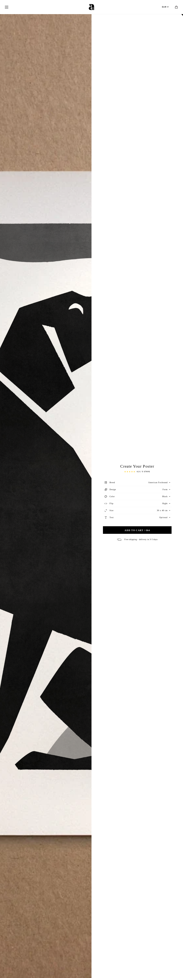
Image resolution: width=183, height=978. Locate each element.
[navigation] (6, 7)
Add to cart (137, 530)
